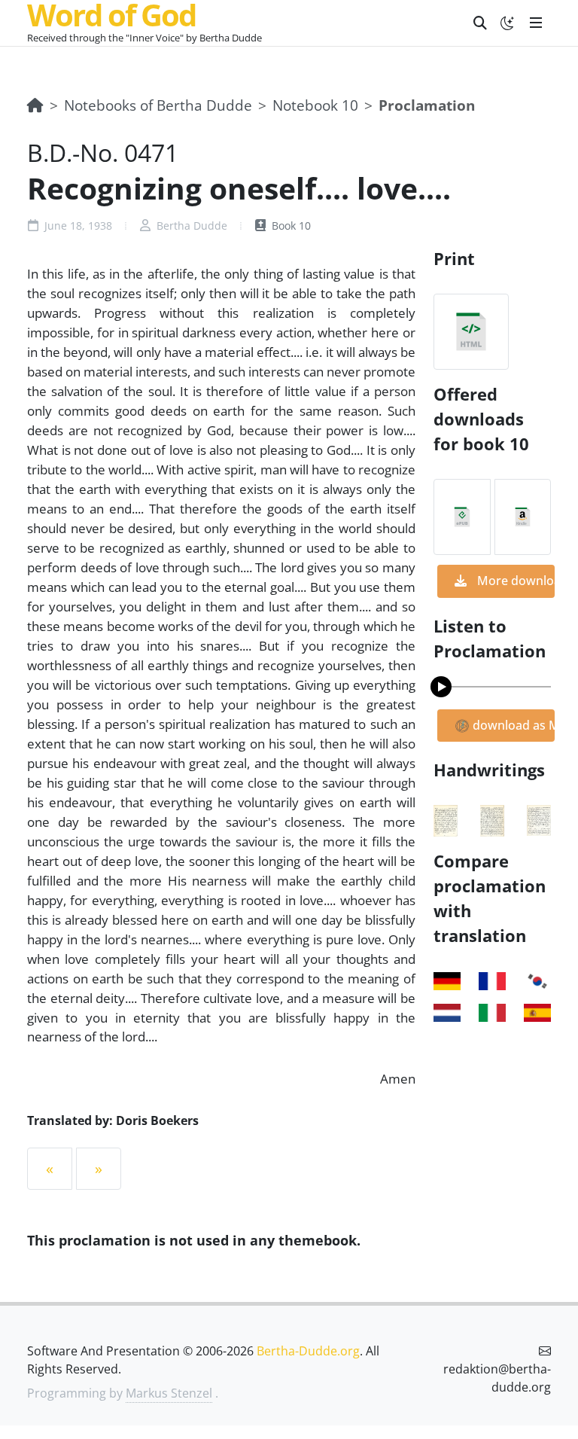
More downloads (514, 580)
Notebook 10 (315, 105)
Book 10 (290, 225)
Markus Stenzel (169, 1393)
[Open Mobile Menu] (536, 23)
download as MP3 (512, 725)
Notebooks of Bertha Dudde (158, 105)
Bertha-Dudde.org (308, 1351)
